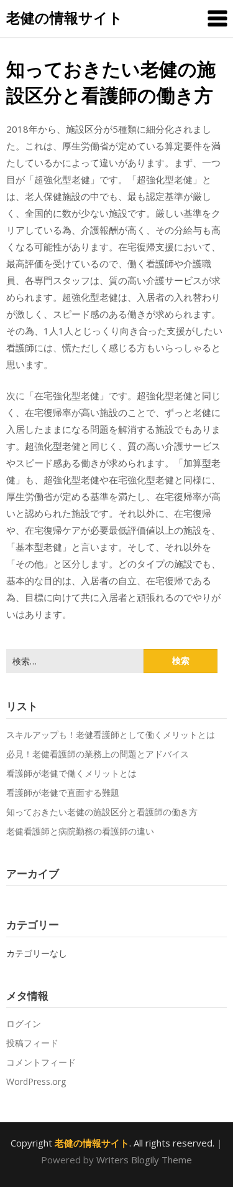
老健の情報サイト (64, 17)
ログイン (23, 1023)
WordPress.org (36, 1081)
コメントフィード (41, 1062)
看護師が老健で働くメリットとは (71, 773)
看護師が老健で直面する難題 (62, 792)
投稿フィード (32, 1043)
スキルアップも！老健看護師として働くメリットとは (110, 734)
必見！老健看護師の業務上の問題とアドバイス (97, 754)
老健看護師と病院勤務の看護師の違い (80, 831)
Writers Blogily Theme (144, 1159)
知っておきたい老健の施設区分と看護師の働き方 (102, 812)
